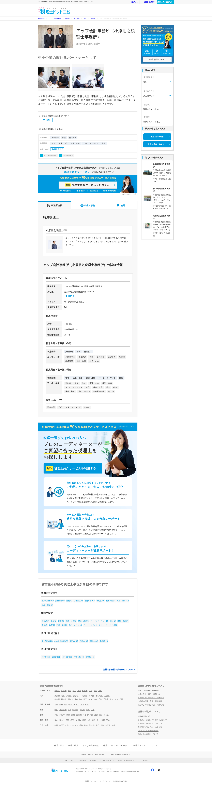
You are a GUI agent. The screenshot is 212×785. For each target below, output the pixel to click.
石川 (77, 704)
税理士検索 (57, 18)
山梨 (56, 704)
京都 (73, 715)
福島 (100, 691)
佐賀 (76, 725)
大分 (97, 725)
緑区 (85, 18)
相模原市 (78, 699)
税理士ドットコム (44, 18)
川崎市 (70, 699)
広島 (68, 720)
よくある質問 (81, 760)
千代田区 (83, 696)
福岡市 (62, 725)
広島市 (73, 720)
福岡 (56, 725)
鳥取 (79, 720)
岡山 (56, 720)
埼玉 (85, 699)
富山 (82, 704)
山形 (95, 691)
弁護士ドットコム (90, 781)
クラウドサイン (105, 781)
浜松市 (82, 710)
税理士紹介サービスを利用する (71, 468)
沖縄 (113, 725)
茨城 (111, 699)
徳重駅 (93, 18)
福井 (87, 704)
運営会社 (145, 760)
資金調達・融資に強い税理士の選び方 (152, 720)
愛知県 (67, 18)
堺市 (68, 715)
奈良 (101, 715)
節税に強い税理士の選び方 (148, 734)
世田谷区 (99, 696)
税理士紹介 (59, 745)
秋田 (90, 691)
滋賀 (96, 715)
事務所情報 (56, 205)
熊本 (86, 725)
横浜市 (63, 699)
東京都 (57, 696)
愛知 (56, 710)
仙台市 (84, 691)
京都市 (78, 715)
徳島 (93, 720)
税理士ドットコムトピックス (116, 745)
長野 (61, 704)
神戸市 (90, 715)
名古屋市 (77, 18)
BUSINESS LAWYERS (120, 781)
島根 (84, 720)
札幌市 (63, 691)
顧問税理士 (56, 149)
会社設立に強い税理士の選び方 (150, 727)
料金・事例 (89, 205)
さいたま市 (92, 699)
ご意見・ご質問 (68, 760)
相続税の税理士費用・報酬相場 (150, 701)
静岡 (69, 710)
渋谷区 (75, 696)
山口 (89, 720)
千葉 (100, 699)
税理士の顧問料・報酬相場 (148, 690)
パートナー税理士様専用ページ (93, 754)
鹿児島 (107, 725)
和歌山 (106, 715)
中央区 (91, 696)
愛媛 (103, 720)
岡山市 (62, 720)
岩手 (74, 691)
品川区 (107, 696)
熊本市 (91, 725)
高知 (108, 720)
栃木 (116, 699)
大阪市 (62, 715)
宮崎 (102, 725)
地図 (48, 120)
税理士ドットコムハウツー (145, 745)
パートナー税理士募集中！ (119, 754)
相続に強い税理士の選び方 (148, 731)
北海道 (57, 691)
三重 (92, 710)
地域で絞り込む (157, 136)
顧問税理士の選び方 (145, 716)
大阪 (56, 715)
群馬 (121, 699)
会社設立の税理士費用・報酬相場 (151, 697)
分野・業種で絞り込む (157, 144)
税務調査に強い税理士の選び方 (150, 723)
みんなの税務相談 (90, 745)
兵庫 (84, 715)
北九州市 (69, 725)
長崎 (81, 725)
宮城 (79, 691)
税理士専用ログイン (165, 2)
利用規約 (93, 760)
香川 (98, 720)
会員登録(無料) (149, 2)
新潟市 (71, 704)
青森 (69, 691)
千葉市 (105, 699)
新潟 (65, 704)
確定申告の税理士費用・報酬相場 (151, 705)
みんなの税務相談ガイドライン (128, 760)
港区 (63, 696)
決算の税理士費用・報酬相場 (149, 694)
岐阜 (88, 710)
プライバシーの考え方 (107, 760)
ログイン (134, 2)
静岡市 (75, 710)
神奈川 (57, 699)
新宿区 (69, 696)
